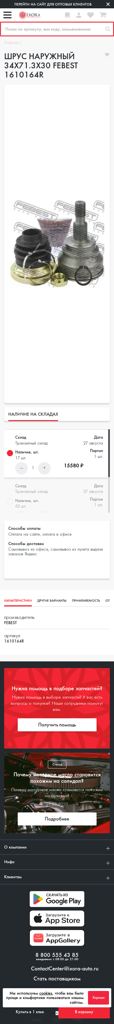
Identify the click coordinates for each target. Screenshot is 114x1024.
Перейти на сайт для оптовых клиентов (53, 4)
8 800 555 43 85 (57, 955)
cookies (45, 993)
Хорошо (98, 997)
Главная (11, 43)
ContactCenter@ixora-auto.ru (65, 969)
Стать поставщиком (57, 979)
